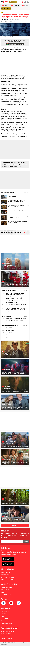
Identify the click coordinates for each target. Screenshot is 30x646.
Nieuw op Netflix (6, 572)
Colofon (3, 616)
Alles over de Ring (6, 594)
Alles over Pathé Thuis (7, 577)
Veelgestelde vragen (6, 587)
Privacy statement (6, 633)
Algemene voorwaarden (8, 631)
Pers (2, 592)
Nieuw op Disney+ (6, 575)
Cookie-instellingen (7, 638)
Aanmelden (26, 541)
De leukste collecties (7, 579)
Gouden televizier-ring (6, 8)
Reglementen (5, 590)
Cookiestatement (6, 636)
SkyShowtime (5, 611)
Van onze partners (6, 621)
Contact (3, 614)
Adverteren (4, 618)
